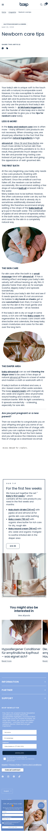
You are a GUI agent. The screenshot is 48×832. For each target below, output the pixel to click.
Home (4, 12)
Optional (5, 742)
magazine (12, 12)
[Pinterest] (15, 776)
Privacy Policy (15, 764)
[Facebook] (4, 776)
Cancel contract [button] (12, 770)
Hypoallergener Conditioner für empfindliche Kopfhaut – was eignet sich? (21, 652)
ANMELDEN (19, 753)
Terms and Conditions (31, 764)
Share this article (11, 44)
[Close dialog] (45, 801)
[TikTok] (21, 776)
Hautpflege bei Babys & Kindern (14, 24)
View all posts (24, 615)
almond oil (15, 377)
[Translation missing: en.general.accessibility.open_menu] (3, 4)
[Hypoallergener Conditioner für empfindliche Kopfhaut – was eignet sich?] (21, 632)
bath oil (22, 188)
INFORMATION (10, 681)
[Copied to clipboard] (7, 48)
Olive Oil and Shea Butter (26, 143)
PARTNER (7, 690)
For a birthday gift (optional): (6, 817)
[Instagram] (9, 776)
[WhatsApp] (3, 48)
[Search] (41, 4)
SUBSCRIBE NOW (12, 827)
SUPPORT (7, 698)
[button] (13, 546)
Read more (7, 661)
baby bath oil (36, 208)
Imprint (5, 764)
